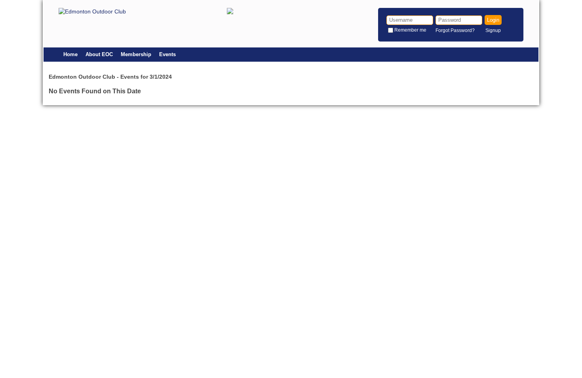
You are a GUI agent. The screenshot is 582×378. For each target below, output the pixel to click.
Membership (136, 54)
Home (70, 54)
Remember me (410, 30)
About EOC (99, 54)
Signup (493, 30)
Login (493, 20)
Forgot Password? (455, 30)
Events (167, 54)
